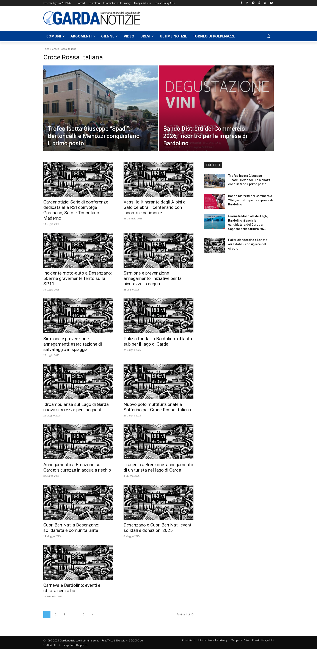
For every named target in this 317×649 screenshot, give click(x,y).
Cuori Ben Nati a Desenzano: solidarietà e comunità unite (71, 527)
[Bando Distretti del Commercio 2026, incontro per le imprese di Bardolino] (216, 115)
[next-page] (92, 614)
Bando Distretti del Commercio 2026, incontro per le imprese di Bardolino (250, 200)
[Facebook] (241, 3)
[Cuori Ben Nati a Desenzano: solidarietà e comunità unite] (78, 502)
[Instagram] (247, 3)
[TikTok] (259, 3)
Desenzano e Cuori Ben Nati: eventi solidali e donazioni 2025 (158, 527)
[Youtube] (271, 3)
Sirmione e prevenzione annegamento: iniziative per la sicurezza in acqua (153, 278)
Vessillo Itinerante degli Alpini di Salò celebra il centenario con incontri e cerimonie (155, 207)
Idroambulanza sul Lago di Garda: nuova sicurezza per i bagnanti (76, 407)
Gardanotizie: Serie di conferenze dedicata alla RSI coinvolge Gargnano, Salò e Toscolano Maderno (75, 210)
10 (82, 614)
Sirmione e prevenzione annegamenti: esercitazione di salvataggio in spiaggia (72, 344)
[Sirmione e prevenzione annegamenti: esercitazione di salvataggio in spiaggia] (78, 315)
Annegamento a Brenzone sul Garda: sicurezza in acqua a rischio (77, 467)
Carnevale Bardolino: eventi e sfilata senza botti (71, 588)
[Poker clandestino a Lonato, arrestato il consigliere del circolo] (214, 245)
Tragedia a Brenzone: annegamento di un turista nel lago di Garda (158, 467)
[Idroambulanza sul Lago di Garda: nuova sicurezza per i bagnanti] (78, 381)
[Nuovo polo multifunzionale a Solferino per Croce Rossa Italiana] (158, 381)
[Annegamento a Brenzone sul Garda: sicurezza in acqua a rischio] (78, 441)
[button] (268, 36)
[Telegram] (253, 3)
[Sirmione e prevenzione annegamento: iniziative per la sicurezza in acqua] (158, 250)
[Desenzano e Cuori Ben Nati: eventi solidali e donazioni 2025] (158, 502)
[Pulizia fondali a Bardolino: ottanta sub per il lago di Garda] (158, 315)
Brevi (47, 194)
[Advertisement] (209, 18)
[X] (265, 3)
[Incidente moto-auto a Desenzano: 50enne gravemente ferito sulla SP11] (78, 250)
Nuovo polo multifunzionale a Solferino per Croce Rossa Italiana (157, 407)
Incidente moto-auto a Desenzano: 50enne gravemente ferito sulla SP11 (77, 278)
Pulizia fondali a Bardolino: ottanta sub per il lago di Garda (158, 341)
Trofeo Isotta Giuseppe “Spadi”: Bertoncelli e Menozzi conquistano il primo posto (249, 180)
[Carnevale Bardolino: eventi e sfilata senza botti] (78, 562)
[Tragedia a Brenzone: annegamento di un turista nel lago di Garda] (158, 441)
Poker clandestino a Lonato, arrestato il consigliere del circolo (248, 244)
